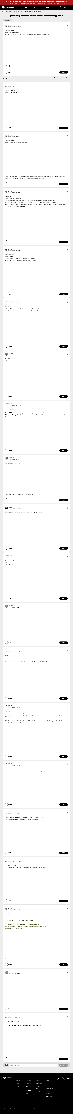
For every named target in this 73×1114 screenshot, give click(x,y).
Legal (4, 1108)
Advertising (29, 1087)
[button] (67, 26)
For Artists (28, 1080)
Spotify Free (49, 1096)
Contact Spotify (40, 1091)
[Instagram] (58, 1078)
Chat (36, 7)
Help (26, 7)
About (18, 1080)
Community (9, 7)
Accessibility (47, 1108)
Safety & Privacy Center (13, 1108)
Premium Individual (48, 1081)
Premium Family (50, 1088)
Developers (29, 1083)
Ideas (47, 7)
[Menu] (70, 7)
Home (10, 11)
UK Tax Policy (17, 1111)
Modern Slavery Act (7, 1111)
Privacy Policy (23, 1108)
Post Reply (63, 1065)
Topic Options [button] (7, 20)
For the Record (20, 1087)
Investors (28, 1090)
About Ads (40, 1108)
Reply (63, 72)
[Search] (61, 7)
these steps (45, 3)
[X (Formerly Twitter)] (63, 1078)
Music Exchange (19, 11)
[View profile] (6, 354)
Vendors (28, 1093)
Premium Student (48, 1092)
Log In (65, 7)
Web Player (39, 1083)
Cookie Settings (32, 1108)
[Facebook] (68, 1078)
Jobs (17, 1083)
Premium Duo (49, 1085)
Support (38, 1080)
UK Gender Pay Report (27, 1111)
